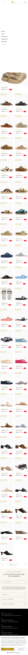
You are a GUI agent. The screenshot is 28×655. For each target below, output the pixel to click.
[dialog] (14, 645)
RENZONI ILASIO (4, 408)
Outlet (3, 44)
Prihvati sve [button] (7, 649)
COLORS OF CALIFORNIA (4, 108)
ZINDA (2, 557)
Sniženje (4, 41)
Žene (2, 34)
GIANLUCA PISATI (5, 429)
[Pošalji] (25, 581)
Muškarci (4, 36)
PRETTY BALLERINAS (18, 472)
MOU (2, 195)
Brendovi (4, 39)
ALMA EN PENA (4, 86)
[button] (3, 2)
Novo (3, 31)
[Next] (26, 564)
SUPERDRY (3, 344)
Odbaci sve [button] (20, 649)
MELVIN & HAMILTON (18, 259)
